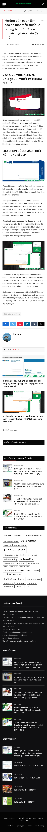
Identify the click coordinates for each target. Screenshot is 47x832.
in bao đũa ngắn (9, 563)
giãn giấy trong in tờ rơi (11, 555)
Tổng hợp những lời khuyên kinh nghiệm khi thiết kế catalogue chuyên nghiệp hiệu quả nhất (28, 501)
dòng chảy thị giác (20, 545)
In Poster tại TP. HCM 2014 (25, 790)
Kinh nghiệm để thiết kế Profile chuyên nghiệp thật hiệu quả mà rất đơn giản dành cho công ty (28, 471)
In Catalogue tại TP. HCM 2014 (27, 778)
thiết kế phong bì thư (12, 314)
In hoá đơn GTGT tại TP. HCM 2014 (28, 766)
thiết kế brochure (12, 574)
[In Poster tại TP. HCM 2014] (7, 789)
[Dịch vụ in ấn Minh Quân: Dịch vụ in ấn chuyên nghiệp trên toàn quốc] (23, 4)
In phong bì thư (38, 44)
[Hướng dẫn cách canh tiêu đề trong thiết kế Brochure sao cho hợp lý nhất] (7, 513)
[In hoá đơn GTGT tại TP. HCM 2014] (7, 765)
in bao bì (34, 555)
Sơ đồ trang (39, 826)
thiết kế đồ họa (9, 586)
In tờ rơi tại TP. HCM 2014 (24, 802)
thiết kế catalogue (14, 579)
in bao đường (21, 563)
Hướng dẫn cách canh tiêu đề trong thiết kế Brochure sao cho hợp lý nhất (27, 516)
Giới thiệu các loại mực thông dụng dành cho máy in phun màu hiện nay (29, 486)
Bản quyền (20, 826)
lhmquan (8, 44)
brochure (7, 535)
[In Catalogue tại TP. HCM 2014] (7, 777)
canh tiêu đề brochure (11, 541)
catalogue (28, 540)
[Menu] (4, 4)
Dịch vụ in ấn (14, 550)
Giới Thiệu (9, 826)
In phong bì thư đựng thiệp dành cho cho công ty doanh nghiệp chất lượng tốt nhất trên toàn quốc (23, 383)
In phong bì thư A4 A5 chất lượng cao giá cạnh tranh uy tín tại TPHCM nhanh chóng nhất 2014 (23, 419)
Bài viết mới (9, 458)
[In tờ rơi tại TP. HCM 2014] (7, 801)
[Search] (43, 4)
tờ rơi (27, 586)
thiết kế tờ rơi (32, 583)
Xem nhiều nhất (25, 458)
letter (5, 566)
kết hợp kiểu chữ (33, 563)
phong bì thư (25, 570)
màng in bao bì (24, 566)
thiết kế (36, 570)
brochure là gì (18, 535)
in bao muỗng (10, 559)
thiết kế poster (8, 583)
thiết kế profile (20, 583)
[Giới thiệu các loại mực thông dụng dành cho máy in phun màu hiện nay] (7, 483)
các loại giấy (8, 545)
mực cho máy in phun (10, 570)
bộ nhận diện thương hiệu (34, 535)
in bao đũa (26, 559)
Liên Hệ (29, 826)
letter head (13, 566)
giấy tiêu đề (25, 555)
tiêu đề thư (19, 586)
